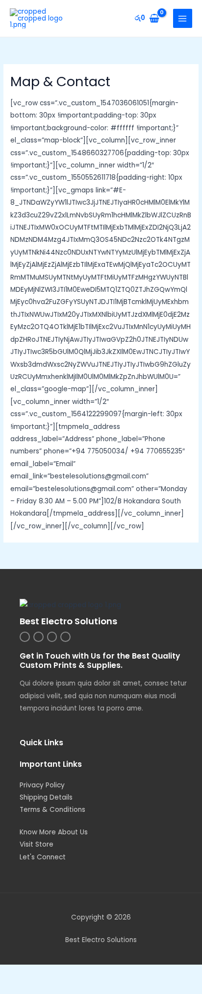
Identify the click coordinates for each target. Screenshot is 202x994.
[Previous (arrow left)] (19, 987)
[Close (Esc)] (143, 973)
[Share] (102, 973)
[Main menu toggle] (182, 18)
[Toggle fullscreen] (60, 973)
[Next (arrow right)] (60, 987)
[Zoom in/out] (19, 973)
